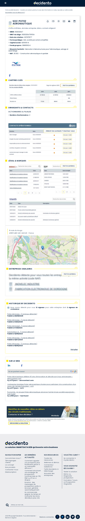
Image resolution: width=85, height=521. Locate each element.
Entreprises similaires (20, 269)
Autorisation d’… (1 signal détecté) (20, 332)
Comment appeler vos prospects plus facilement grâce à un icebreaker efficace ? (32, 464)
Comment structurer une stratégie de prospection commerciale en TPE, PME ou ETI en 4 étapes (33, 475)
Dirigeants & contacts (20, 108)
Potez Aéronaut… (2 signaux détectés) (22, 314)
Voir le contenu (69, 85)
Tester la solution (70, 472)
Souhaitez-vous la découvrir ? (15, 12)
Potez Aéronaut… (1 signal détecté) (21, 320)
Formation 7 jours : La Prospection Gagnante (71, 482)
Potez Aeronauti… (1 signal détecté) (21, 326)
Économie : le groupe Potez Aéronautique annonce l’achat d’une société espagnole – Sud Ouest (41, 393)
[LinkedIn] (68, 517)
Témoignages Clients (10, 462)
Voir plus (74, 349)
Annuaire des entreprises (49, 474)
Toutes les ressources (48, 459)
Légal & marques (17, 161)
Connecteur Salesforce (48, 466)
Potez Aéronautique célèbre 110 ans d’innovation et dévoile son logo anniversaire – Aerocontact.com (40, 377)
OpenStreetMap (66, 264)
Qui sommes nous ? (13, 458)
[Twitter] (62, 517)
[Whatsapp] (78, 517)
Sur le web (14, 361)
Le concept (9, 465)
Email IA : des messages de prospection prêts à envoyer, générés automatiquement (33, 486)
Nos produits (10, 467)
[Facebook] (57, 517)
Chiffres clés (15, 80)
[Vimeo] (73, 517)
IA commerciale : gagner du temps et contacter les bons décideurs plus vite (33, 495)
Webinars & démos (51, 462)
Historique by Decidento (22, 303)
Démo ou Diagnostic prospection (68, 476)
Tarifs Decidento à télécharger (51, 470)
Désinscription (10, 472)
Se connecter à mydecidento (70, 459)
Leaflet (58, 264)
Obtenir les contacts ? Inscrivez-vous (60, 131)
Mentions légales (10, 518)
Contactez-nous (11, 470)
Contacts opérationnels (20, 126)
